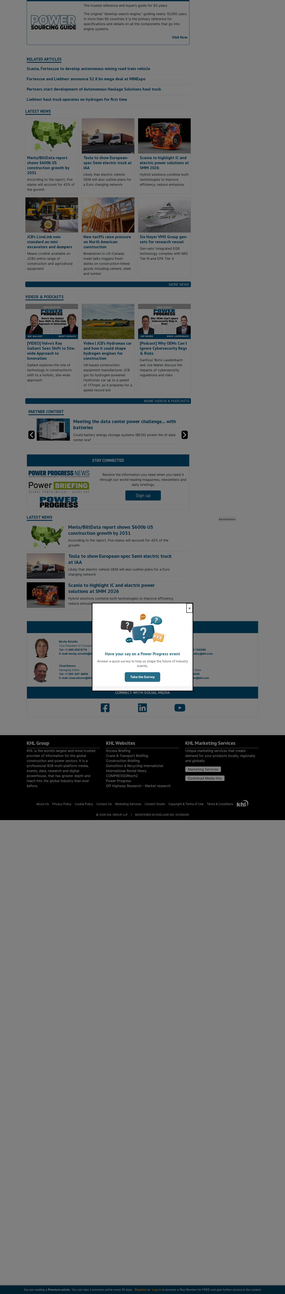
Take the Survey (142, 677)
